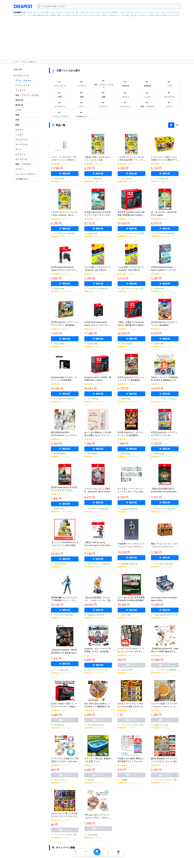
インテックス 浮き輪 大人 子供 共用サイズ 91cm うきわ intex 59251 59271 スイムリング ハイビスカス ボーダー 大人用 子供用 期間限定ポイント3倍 (64, 760)
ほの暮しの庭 (55, 15)
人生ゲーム (105, 15)
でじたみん (125, 15)
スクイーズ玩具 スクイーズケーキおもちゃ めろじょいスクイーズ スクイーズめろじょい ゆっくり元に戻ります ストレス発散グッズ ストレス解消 (164, 705)
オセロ (151, 15)
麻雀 (17, 114)
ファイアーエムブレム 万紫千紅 (106, 12)
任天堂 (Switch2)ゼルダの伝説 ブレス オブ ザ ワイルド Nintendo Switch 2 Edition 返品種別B (64, 489)
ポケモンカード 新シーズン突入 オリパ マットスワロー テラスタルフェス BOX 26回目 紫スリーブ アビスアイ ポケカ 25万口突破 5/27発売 (64, 815)
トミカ (161, 12)
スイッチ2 (89, 12)
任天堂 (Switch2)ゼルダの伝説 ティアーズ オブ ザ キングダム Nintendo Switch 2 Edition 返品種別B (98, 214)
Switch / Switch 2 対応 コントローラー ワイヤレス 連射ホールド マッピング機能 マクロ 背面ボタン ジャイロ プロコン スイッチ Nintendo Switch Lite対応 (64, 705)
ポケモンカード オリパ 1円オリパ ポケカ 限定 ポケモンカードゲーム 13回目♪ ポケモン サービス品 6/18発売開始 (131, 705)
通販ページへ (131, 665)
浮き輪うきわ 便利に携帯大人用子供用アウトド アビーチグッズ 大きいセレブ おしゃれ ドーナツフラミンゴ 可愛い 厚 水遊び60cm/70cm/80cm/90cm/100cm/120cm (131, 760)
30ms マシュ (115, 15)
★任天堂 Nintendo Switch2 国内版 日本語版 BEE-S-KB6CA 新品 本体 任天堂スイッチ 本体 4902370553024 (131, 214)
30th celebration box (41, 15)
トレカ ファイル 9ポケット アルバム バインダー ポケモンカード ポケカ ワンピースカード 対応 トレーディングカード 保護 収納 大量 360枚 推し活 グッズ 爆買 (131, 650)
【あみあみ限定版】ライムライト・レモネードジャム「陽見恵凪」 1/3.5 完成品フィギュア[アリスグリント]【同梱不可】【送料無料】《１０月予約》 (98, 599)
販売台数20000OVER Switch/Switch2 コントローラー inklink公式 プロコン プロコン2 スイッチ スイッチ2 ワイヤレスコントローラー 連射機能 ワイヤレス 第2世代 (64, 434)
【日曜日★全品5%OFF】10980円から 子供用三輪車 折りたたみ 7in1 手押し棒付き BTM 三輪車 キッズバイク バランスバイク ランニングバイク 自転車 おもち (164, 650)
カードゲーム (21, 144)
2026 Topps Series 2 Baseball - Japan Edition (164, 599)
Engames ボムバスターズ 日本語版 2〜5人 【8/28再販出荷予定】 (97, 650)
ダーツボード (66, 15)
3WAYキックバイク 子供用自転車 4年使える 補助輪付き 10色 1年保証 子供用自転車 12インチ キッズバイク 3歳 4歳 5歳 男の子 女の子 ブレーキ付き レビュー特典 (165, 379)
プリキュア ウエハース (58, 12)
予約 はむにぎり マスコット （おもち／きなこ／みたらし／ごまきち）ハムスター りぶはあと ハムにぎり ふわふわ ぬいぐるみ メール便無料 (98, 816)
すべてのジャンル (21, 75)
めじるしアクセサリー (139, 15)
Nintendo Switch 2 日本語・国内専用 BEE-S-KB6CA (97, 378)
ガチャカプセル (161, 15)
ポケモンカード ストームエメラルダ (86, 15)
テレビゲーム (21, 139)
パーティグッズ (22, 85)
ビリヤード (20, 154)
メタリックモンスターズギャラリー (133, 12)
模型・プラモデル (23, 164)
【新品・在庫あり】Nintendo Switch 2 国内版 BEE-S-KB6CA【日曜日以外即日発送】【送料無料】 (131, 324)
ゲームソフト (153, 12)
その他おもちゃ (22, 178)
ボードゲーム (21, 159)
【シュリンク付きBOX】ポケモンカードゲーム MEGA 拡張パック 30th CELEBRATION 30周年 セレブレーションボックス (65, 544)
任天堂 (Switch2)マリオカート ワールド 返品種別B (164, 323)
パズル (18, 109)
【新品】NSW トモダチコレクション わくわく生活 (97, 158)
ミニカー (19, 134)
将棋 (17, 119)
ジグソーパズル (174, 15)
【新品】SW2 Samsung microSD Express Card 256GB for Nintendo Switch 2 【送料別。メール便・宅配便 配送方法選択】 (97, 544)
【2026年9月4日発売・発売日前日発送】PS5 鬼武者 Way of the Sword (64, 651)
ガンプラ (71, 12)
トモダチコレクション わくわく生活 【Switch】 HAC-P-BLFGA (64, 214)
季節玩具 (19, 100)
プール (29, 15)
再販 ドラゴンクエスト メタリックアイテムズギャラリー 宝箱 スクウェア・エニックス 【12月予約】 (164, 545)
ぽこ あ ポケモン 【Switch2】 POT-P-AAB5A (164, 213)
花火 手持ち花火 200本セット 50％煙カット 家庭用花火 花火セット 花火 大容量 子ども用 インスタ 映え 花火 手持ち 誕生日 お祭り (97, 705)
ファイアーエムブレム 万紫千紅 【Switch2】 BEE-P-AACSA (97, 490)
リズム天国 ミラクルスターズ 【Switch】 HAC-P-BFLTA (97, 268)
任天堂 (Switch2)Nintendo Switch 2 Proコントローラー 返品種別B (64, 269)
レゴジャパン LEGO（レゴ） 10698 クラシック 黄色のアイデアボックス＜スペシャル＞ (165, 158)
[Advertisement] (97, 38)
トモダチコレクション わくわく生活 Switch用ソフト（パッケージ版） (131, 158)
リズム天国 (44, 12)
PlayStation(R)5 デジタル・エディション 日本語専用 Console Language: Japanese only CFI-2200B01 (64, 379)
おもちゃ (19, 129)
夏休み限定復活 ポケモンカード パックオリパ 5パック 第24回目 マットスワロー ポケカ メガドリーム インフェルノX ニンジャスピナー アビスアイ (164, 760)
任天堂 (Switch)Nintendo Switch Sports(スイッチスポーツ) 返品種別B (164, 269)
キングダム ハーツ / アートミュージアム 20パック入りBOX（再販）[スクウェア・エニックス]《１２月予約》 (131, 490)
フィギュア (169, 12)
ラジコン (19, 169)
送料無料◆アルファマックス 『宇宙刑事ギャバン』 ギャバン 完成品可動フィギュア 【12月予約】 (64, 599)
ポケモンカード (33, 12)
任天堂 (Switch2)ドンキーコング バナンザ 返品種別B (131, 433)
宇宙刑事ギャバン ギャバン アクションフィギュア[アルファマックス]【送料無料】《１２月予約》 (131, 545)
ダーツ (18, 149)
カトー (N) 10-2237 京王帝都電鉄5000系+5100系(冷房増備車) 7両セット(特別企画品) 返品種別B (131, 599)
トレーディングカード (25, 174)
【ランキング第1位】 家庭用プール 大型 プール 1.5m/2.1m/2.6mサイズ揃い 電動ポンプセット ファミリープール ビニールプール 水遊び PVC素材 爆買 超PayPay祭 (98, 760)
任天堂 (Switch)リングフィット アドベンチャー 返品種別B (64, 323)
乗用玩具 (19, 105)
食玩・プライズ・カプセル (27, 95)
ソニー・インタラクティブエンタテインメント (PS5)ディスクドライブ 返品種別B (64, 158)
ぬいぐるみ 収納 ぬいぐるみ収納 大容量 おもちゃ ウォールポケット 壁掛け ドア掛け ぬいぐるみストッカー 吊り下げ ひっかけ (98, 434)
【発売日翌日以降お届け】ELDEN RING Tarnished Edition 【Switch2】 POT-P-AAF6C (165, 490)
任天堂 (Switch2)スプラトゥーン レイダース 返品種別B (131, 378)
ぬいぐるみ (80, 12)
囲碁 (17, 124)
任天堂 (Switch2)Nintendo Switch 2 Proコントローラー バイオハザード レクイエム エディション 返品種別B (98, 324)
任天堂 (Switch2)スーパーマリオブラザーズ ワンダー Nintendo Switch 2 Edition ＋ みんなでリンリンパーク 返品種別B (164, 434)
